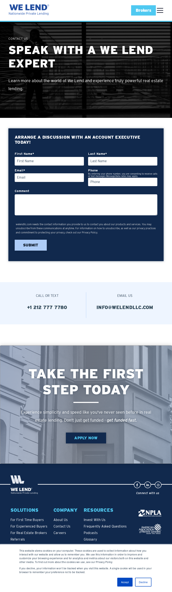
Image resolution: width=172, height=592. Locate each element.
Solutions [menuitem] (24, 510)
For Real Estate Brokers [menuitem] (28, 533)
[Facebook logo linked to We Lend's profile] (137, 484)
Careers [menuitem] (59, 533)
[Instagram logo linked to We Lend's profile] (158, 484)
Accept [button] (125, 582)
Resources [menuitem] (98, 510)
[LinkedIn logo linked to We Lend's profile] (147, 484)
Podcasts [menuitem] (91, 533)
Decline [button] (143, 582)
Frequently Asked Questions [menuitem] (105, 526)
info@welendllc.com (124, 307)
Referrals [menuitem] (17, 539)
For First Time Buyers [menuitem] (27, 520)
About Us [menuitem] (60, 520)
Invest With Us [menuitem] (94, 520)
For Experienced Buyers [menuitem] (28, 526)
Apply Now (86, 438)
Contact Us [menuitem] (61, 526)
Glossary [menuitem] (90, 539)
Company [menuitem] (65, 510)
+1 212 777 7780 (47, 307)
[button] (143, 10)
